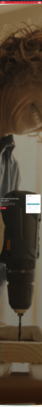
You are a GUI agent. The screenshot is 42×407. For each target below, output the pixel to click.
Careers (28, 0)
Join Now (35, 2)
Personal (18, 2)
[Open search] (32, 2)
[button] (36, 207)
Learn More (3, 210)
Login (39, 2)
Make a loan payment (39, 0)
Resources (28, 2)
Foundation (34, 0)
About (22, 0)
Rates (15, 2)
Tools (24, 2)
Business (22, 2)
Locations (25, 0)
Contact (31, 0)
